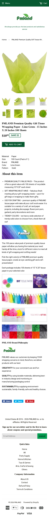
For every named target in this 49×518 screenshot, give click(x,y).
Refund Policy (24, 486)
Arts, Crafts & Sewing (24, 466)
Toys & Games (24, 463)
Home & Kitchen (24, 459)
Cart (45, 3)
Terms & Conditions (24, 489)
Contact (24, 482)
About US (24, 479)
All (25, 453)
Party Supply (24, 456)
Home (4, 40)
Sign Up (42, 436)
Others (24, 469)
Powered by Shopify (31, 502)
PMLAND (17, 502)
